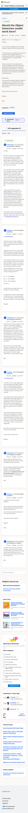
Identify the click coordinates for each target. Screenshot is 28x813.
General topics (9, 670)
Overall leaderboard (21, 714)
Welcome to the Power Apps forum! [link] (14, 762)
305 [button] (18, 702)
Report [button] (24, 35)
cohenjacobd (10, 144)
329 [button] (20, 39)
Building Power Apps (10, 657)
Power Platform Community (14, 6)
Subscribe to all (14, 685)
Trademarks (5, 803)
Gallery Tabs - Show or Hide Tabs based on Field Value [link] (13, 732)
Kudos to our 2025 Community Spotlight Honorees (17, 614)
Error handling (9, 662)
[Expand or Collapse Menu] (2, 6)
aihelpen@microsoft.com (11, 216)
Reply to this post (8, 113)
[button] (26, 5)
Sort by (4, 133)
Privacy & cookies (6, 798)
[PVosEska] (5, 230)
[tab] (13, 129)
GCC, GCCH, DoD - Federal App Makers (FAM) (13, 668)
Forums (16, 12)
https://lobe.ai (7, 191)
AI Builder (12, 107)
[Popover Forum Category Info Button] (4, 648)
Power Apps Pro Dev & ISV (12, 679)
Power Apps (21, 12)
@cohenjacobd (9, 236)
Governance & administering (12, 673)
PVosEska (17, 39)
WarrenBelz (13, 702)
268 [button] (18, 709)
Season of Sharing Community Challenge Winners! (18, 604)
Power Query (8, 681)
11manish (12, 697)
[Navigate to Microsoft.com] (5, 2)
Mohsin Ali (13, 709)
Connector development (11, 659)
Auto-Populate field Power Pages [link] (13, 728)
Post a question (14, 9)
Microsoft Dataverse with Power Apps (13, 676)
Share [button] (18, 35)
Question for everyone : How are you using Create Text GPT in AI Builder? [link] (13, 748)
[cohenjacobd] (5, 145)
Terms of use (5, 800)
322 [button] (17, 697)
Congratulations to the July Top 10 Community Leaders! (17, 624)
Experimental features (11, 664)
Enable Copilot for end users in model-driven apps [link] (12, 742)
